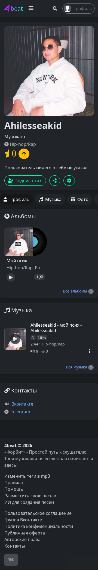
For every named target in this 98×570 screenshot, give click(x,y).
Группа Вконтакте (23, 520)
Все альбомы (77, 291)
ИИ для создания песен (29, 502)
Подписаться (27, 181)
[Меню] (89, 351)
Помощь (13, 489)
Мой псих (17, 261)
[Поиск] (55, 8)
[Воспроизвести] (15, 339)
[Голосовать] (24, 154)
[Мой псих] (25, 242)
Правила (13, 483)
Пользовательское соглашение (38, 513)
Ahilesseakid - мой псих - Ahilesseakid (56, 327)
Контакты (14, 546)
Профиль (82, 8)
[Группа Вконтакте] (11, 560)
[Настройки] (69, 180)
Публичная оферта (24, 533)
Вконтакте (22, 404)
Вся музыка (79, 367)
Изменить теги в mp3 (27, 476)
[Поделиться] (54, 180)
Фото (82, 199)
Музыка (53, 199)
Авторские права (22, 539)
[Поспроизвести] (11, 277)
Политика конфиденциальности (38, 526)
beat (17, 8)
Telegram (20, 412)
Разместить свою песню (30, 496)
